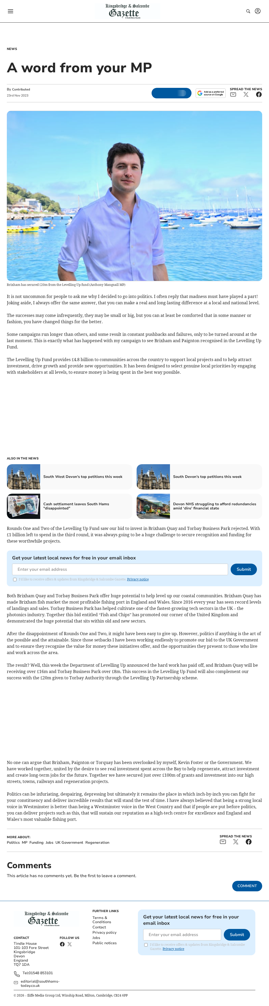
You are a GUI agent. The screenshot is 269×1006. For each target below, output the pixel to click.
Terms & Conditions (101, 919)
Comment (247, 885)
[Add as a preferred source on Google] (211, 93)
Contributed (21, 89)
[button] (10, 11)
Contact (99, 927)
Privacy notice (138, 579)
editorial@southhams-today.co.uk (40, 983)
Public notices (104, 943)
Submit (244, 569)
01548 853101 (41, 973)
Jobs (96, 937)
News (12, 49)
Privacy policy (104, 932)
